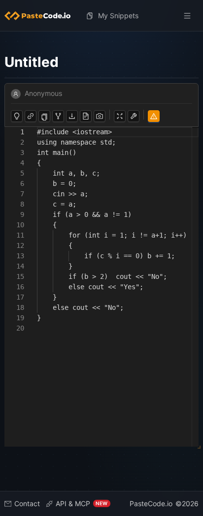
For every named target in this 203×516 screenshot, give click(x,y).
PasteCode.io (151, 503)
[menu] (101, 15)
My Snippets (118, 15)
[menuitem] (41, 15)
